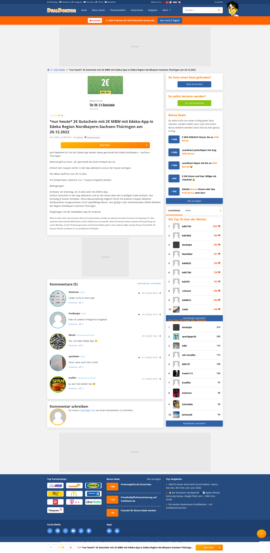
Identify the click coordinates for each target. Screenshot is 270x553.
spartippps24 (189, 336)
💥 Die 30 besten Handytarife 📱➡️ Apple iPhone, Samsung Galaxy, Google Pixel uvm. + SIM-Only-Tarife (193, 496)
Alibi (184, 345)
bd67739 (186, 226)
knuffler (186, 382)
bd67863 (186, 235)
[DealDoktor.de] (61, 10)
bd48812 (186, 300)
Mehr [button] (166, 10)
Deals (84, 10)
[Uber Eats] (93, 501)
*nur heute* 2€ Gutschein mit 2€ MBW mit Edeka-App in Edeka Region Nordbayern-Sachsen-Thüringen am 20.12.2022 (134, 547)
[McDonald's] (74, 493)
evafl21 (82, 377)
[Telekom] (74, 501)
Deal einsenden (194, 84)
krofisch (79, 137)
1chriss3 (186, 290)
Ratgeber (153, 10)
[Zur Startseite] (233, 8)
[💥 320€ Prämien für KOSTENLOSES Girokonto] (95, 20)
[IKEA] (93, 485)
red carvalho (188, 354)
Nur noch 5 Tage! (169, 20)
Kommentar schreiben (149, 283)
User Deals (59, 69)
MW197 (186, 364)
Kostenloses (137, 10)
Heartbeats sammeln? (194, 318)
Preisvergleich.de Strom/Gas (136, 484)
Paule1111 (187, 373)
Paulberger (77, 313)
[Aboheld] (55, 485)
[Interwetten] (55, 493)
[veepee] (55, 510)
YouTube (90, 2)
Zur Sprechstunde (194, 103)
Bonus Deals (98, 10)
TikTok (100, 2)
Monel (82, 334)
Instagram (78, 2)
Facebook (66, 2)
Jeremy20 (187, 414)
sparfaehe (77, 356)
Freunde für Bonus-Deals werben (138, 510)
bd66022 (186, 263)
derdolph (187, 244)
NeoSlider (187, 254)
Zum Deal (105, 145)
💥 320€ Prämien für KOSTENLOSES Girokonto (130, 20)
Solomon (187, 392)
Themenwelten (118, 10)
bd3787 (186, 281)
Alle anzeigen (194, 200)
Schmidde (187, 404)
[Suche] (219, 10)
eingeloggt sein (87, 410)
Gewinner (77, 291)
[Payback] (93, 493)
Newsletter (111, 2)
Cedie (185, 309)
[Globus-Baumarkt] (74, 485)
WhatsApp (53, 2)
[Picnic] (55, 501)
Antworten (73, 302)
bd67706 (186, 272)
